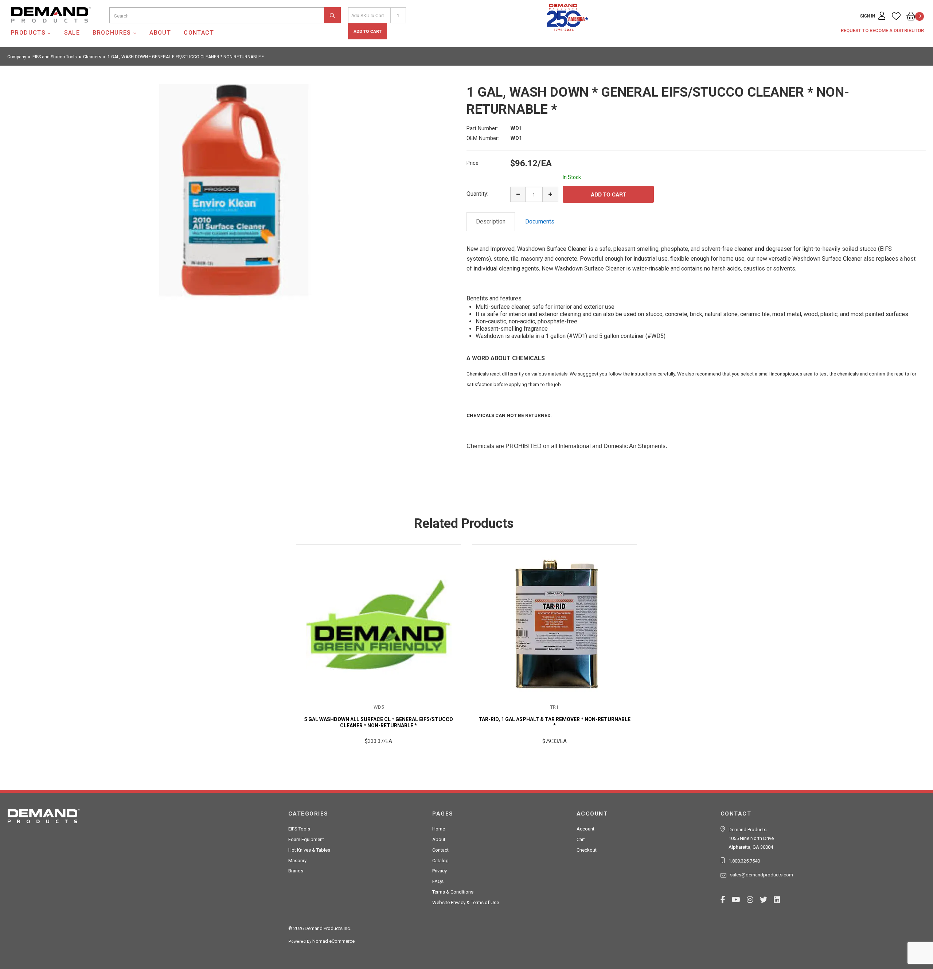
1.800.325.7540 (744, 861)
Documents (539, 221)
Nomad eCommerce (333, 941)
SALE (72, 32)
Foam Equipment (306, 839)
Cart (581, 839)
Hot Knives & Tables (309, 850)
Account (585, 829)
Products (28, 32)
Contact (199, 32)
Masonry (297, 860)
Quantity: (477, 193)
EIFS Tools (299, 829)
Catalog (440, 860)
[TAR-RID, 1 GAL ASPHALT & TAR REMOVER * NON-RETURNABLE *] (554, 624)
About (160, 32)
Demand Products (34, 28)
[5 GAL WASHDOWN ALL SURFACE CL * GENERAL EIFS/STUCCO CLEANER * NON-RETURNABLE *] (379, 624)
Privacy (439, 870)
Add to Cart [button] (368, 31)
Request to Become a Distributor (882, 30)
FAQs (438, 881)
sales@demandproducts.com (761, 874)
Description (490, 221)
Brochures (112, 32)
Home (438, 829)
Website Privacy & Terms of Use (465, 902)
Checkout (587, 850)
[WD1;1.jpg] (234, 193)
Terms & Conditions (452, 892)
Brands (295, 870)
